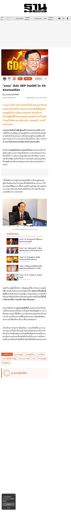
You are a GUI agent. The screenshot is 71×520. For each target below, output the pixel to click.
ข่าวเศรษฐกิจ (42, 359)
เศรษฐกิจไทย (30, 354)
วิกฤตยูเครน (6, 363)
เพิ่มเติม (5, 501)
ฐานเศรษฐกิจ (19, 354)
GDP (33, 359)
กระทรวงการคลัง (24, 359)
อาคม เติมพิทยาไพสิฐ (9, 359)
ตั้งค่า (8, 507)
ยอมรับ (8, 504)
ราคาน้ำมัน (40, 354)
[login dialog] (67, 18)
